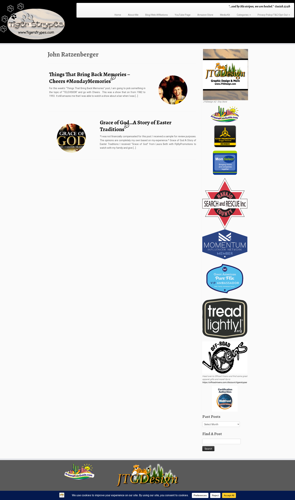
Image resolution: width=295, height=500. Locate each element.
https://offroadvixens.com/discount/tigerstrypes (224, 382)
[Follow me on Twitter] (84, 7)
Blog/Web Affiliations (156, 14)
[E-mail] (82, 7)
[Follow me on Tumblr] (91, 7)
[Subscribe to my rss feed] (80, 7)
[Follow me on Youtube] (93, 7)
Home (118, 14)
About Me (133, 14)
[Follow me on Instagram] (89, 7)
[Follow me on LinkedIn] (98, 7)
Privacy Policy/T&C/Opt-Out (273, 14)
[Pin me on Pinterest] (96, 7)
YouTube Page (183, 14)
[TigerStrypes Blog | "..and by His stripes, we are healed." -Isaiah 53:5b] (34, 22)
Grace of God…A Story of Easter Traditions (135, 126)
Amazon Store (205, 14)
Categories (243, 14)
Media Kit (225, 14)
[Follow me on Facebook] (87, 7)
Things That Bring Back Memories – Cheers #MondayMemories (89, 78)
